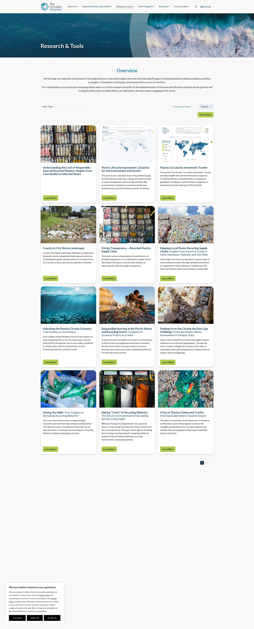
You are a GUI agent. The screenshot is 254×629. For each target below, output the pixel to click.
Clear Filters (205, 114)
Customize (17, 618)
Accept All (52, 618)
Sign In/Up (205, 6)
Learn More (50, 198)
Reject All (35, 618)
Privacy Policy (44, 595)
